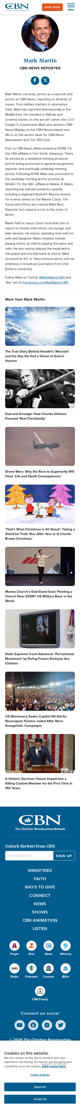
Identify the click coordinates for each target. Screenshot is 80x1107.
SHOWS (40, 912)
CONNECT (40, 895)
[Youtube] (20, 1025)
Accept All (40, 1099)
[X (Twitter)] (45, 80)
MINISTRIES (40, 870)
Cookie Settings (40, 1075)
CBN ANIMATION (40, 920)
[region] (40, 1074)
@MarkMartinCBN (52, 277)
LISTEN (40, 928)
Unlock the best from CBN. (30, 846)
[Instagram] (47, 1025)
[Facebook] (35, 80)
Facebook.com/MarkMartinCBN (45, 282)
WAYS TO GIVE (40, 887)
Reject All (40, 1087)
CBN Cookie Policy (53, 1066)
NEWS (40, 904)
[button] (69, 7)
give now (52, 7)
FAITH (40, 879)
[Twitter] (60, 1025)
